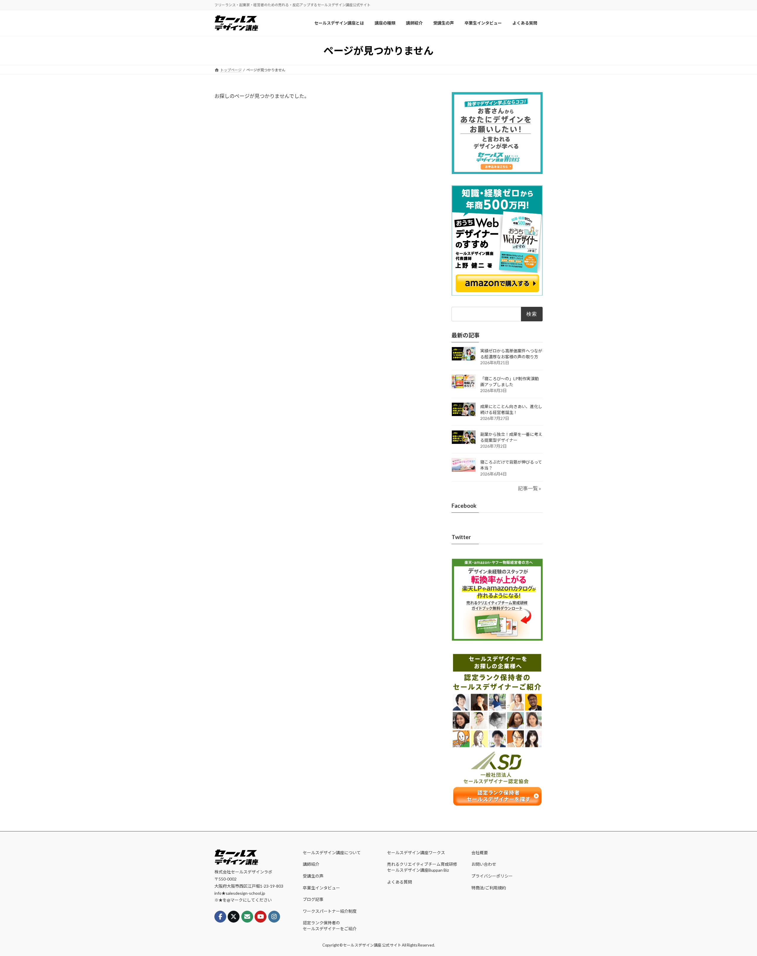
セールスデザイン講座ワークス (416, 852)
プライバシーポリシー (492, 875)
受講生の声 (313, 875)
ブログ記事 (313, 899)
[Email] (247, 917)
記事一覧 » (529, 488)
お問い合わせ (483, 864)
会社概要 (479, 852)
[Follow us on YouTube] (260, 917)
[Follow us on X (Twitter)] (234, 917)
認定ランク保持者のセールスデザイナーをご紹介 (330, 925)
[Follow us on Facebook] (220, 917)
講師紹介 (311, 864)
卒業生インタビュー (321, 887)
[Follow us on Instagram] (274, 917)
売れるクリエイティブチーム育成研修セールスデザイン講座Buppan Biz (422, 867)
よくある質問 (399, 881)
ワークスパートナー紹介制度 (330, 911)
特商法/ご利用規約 (488, 887)
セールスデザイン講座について (332, 852)
